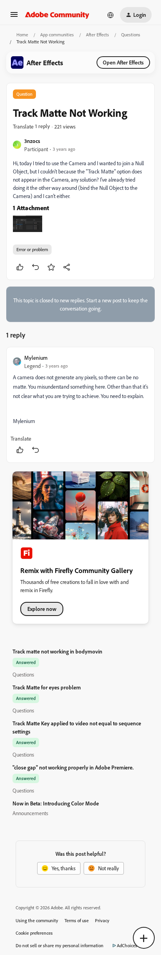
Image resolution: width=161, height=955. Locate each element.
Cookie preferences (34, 933)
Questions (130, 34)
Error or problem (32, 249)
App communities (57, 34)
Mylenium (36, 357)
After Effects (97, 34)
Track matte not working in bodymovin (57, 651)
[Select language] (110, 15)
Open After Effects (123, 62)
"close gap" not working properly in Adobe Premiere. (73, 767)
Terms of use (76, 920)
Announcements (30, 813)
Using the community (37, 920)
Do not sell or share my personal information (60, 945)
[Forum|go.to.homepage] (57, 15)
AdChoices (127, 945)
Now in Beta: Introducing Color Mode (56, 803)
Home (22, 34)
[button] (14, 17)
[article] (80, 404)
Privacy (102, 920)
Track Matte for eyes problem (47, 687)
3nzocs (32, 140)
